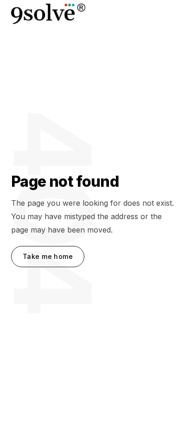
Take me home (48, 256)
